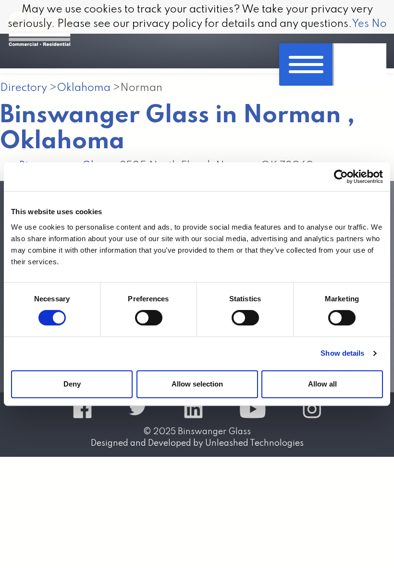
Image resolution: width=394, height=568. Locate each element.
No (379, 24)
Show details (342, 353)
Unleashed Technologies (254, 443)
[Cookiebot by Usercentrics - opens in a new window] (341, 176)
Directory (23, 88)
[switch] (148, 317)
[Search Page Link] (359, 64)
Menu (305, 64)
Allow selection (197, 384)
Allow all (322, 384)
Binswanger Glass (214, 431)
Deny (72, 384)
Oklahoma (84, 88)
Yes (360, 24)
